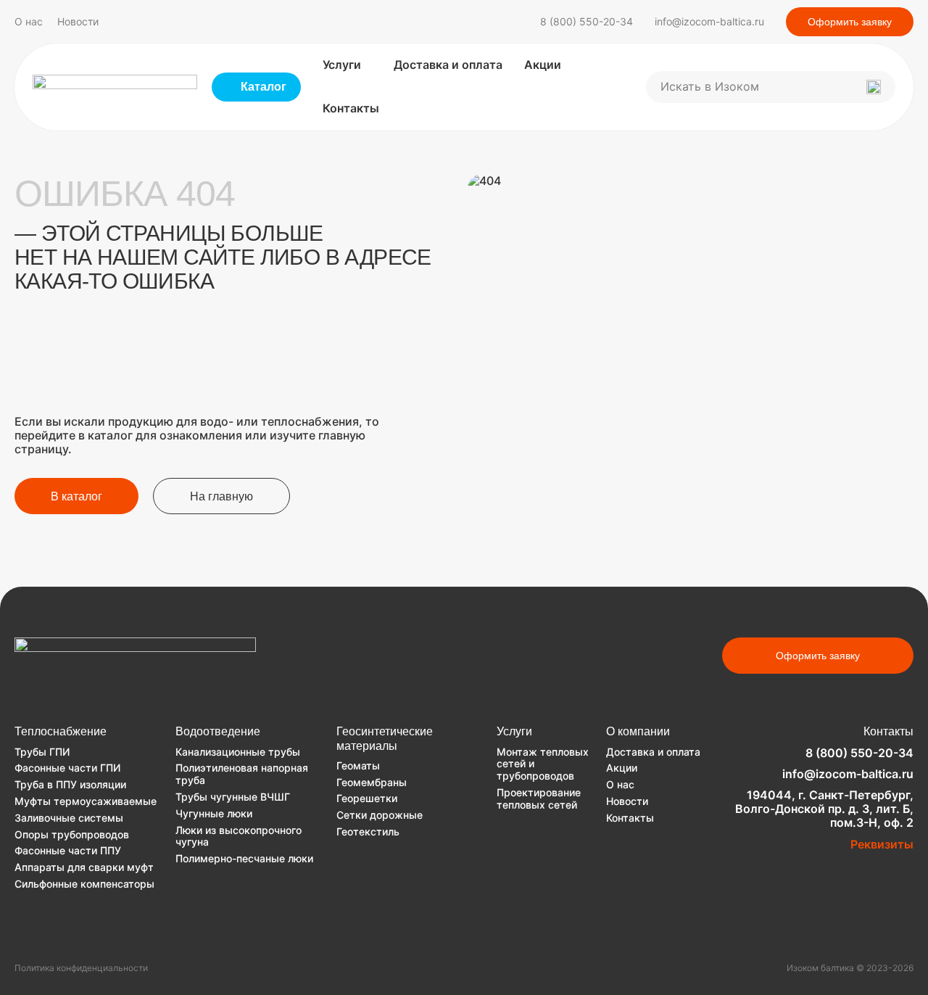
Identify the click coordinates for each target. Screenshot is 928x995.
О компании (638, 731)
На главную (221, 496)
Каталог (263, 86)
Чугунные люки (213, 813)
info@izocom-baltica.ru (709, 21)
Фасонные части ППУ (67, 850)
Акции (542, 64)
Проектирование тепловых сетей (539, 798)
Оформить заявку (850, 22)
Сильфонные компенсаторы (84, 884)
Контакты (351, 108)
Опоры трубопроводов (71, 834)
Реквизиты (882, 844)
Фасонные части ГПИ (67, 767)
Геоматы (358, 765)
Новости (78, 22)
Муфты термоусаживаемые (85, 801)
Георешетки (366, 798)
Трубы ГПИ (42, 752)
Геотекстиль (367, 831)
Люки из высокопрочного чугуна (238, 836)
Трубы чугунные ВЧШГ (232, 796)
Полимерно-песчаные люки (244, 858)
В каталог (76, 496)
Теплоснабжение (60, 731)
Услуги (342, 64)
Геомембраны (371, 782)
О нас (28, 22)
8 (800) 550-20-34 (586, 21)
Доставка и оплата (448, 64)
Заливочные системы (68, 818)
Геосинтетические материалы (384, 738)
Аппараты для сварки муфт (84, 867)
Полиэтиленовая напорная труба (241, 773)
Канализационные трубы (237, 752)
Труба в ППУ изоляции (70, 784)
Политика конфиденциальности (81, 968)
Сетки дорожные (379, 815)
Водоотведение (217, 731)
